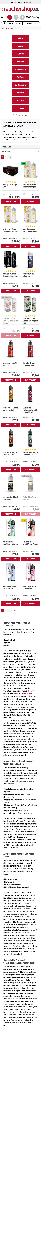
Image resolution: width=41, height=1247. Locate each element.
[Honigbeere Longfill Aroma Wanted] (10, 572)
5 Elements (20, 54)
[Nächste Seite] (6, 157)
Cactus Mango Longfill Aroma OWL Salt (10, 409)
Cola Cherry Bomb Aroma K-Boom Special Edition (10, 320)
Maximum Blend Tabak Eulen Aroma (10, 498)
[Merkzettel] (16, 17)
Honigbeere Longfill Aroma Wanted (9, 587)
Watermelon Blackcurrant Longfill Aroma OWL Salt (30, 410)
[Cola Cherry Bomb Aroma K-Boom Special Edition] (10, 304)
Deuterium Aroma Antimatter (28, 275)
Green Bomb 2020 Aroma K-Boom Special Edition (30, 320)
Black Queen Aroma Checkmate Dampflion (10, 275)
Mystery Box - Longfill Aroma (10, 185)
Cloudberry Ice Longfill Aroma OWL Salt (30, 453)
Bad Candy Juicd (20, 85)
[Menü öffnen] (2, 17)
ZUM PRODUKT (10, 201)
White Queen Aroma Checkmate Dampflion (30, 230)
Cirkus (20, 38)
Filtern (7, 146)
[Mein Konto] (22, 17)
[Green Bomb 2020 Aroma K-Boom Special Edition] (30, 304)
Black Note (20, 100)
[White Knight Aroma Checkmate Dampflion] (10, 215)
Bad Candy (20, 77)
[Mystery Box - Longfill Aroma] (10, 170)
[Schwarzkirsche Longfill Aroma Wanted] (30, 527)
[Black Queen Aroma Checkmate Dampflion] (10, 259)
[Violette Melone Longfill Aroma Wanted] (10, 527)
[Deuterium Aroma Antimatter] (30, 259)
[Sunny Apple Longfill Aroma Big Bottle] (10, 349)
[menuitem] (2, 17)
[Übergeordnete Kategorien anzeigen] (4, 23)
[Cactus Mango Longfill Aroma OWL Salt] (10, 393)
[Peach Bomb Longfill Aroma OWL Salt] (10, 438)
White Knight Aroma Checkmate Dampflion (10, 230)
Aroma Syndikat (20, 69)
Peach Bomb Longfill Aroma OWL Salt (10, 453)
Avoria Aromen (27, 693)
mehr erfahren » (26, 140)
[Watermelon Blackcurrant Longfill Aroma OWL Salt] (30, 393)
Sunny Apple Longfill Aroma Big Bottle (10, 364)
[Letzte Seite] (10, 157)
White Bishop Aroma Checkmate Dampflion (30, 185)
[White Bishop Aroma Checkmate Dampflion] (30, 170)
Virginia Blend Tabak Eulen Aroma (29, 498)
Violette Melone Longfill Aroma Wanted (10, 543)
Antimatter (20, 61)
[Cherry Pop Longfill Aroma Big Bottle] (30, 349)
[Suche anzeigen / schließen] (9, 17)
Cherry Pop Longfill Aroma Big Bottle (29, 364)
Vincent (20, 46)
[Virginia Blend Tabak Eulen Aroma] (30, 483)
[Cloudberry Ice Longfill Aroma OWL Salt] (30, 438)
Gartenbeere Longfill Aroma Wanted (29, 587)
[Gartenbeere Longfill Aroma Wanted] (30, 572)
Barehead (20, 92)
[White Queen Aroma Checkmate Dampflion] (30, 215)
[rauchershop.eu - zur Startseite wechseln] (20, 11)
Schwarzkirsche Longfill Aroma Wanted (30, 543)
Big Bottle (20, 108)
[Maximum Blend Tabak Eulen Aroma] (10, 483)
